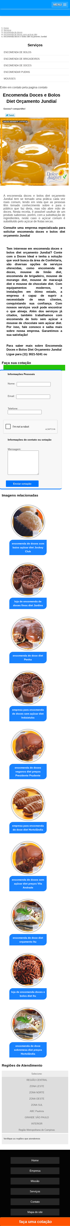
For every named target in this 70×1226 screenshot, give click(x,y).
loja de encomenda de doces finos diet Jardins (28, 603)
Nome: (12, 383)
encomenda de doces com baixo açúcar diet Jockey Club (28, 547)
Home (35, 1160)
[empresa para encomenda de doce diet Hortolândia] (28, 803)
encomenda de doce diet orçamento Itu (28, 939)
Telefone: (13, 408)
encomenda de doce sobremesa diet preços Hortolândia (28, 1049)
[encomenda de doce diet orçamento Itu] (28, 915)
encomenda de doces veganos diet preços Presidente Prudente (28, 771)
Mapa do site (35, 1212)
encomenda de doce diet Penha (28, 657)
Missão (35, 1181)
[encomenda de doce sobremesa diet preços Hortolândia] (28, 1023)
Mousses (10, 78)
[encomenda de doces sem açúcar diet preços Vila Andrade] (28, 857)
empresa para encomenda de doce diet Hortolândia (28, 827)
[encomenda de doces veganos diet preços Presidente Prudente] (28, 745)
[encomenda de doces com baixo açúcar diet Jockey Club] (28, 521)
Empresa (35, 1170)
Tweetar (10, 115)
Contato (35, 1201)
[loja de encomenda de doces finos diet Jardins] (28, 579)
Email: (12, 396)
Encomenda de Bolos (17, 52)
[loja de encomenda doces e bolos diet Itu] (28, 969)
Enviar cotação (22, 483)
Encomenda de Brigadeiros (22, 59)
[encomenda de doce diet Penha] (28, 633)
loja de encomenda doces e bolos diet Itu (28, 993)
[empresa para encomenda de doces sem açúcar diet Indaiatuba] (28, 687)
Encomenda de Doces (18, 65)
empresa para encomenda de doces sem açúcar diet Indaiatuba (28, 713)
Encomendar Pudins (17, 72)
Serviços (35, 45)
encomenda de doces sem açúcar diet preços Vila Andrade (28, 883)
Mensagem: (15, 449)
